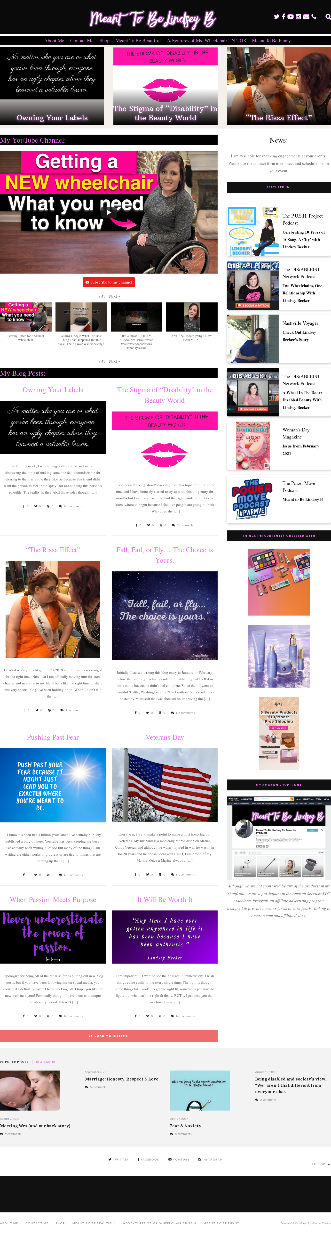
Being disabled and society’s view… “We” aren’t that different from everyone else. (291, 1085)
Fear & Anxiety (185, 1125)
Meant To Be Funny (271, 40)
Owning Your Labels (52, 117)
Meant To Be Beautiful (138, 40)
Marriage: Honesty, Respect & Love (121, 1079)
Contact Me (82, 40)
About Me (54, 40)
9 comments (13, 1134)
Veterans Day (164, 737)
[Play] (109, 212)
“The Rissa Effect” (279, 117)
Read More (46, 1062)
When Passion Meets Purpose (53, 899)
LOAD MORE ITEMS (111, 1035)
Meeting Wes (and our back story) (35, 1125)
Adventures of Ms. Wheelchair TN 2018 (206, 40)
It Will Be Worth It (164, 899)
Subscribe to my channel (111, 282)
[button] (115, 296)
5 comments (98, 1087)
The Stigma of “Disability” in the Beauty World (165, 113)
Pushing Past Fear (53, 737)
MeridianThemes (321, 1223)
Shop (105, 40)
